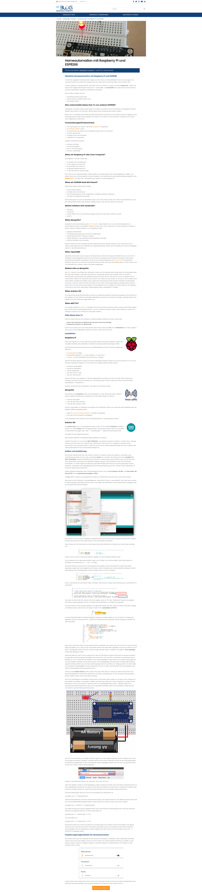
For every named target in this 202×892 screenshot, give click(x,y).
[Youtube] (141, 1)
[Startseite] (68, 9)
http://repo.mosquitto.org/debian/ (80, 413)
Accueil (59, 19)
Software (70, 357)
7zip (84, 355)
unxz (96, 355)
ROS (69, 272)
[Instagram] (139, 1)
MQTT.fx (83, 307)
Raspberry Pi (97, 127)
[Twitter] (136, 1)
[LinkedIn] (145, 1)
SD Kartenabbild (72, 353)
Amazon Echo (118, 260)
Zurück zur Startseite (101, 888)
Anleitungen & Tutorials (130, 15)
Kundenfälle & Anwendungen (98, 15)
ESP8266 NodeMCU (75, 129)
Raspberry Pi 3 (69, 178)
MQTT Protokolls (93, 224)
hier (102, 419)
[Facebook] (134, 1)
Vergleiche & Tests (69, 15)
